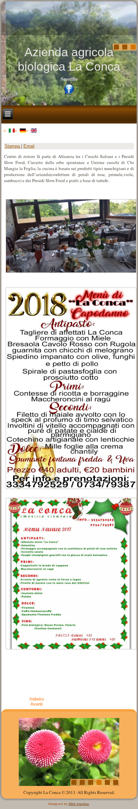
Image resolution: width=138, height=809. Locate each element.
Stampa (13, 146)
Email (28, 146)
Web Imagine (79, 804)
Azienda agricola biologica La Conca (69, 59)
